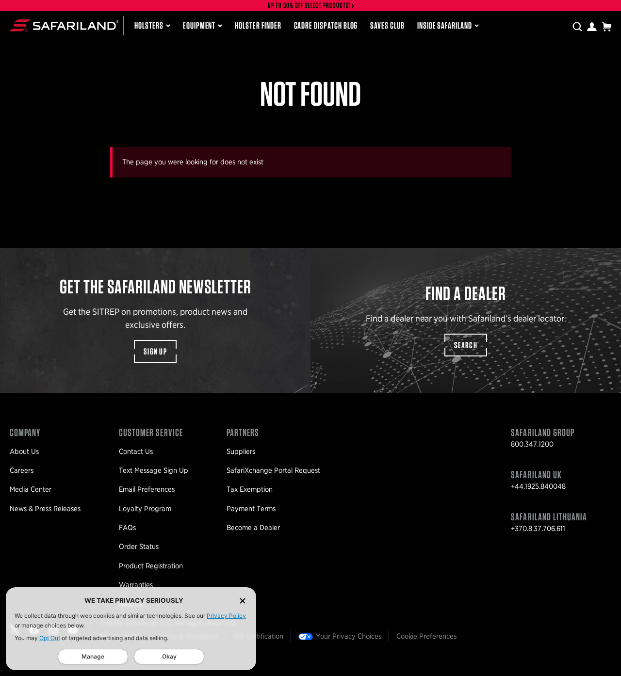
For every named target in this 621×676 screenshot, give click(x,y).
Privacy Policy (226, 615)
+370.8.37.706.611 (538, 528)
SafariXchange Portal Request (273, 470)
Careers (21, 470)
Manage (93, 656)
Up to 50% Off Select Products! (309, 5)
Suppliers (241, 451)
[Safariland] (64, 25)
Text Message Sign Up (153, 470)
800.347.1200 (532, 444)
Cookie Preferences (426, 636)
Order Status (139, 546)
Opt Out (49, 638)
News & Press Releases (45, 508)
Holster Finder (258, 25)
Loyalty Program (145, 508)
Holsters (148, 25)
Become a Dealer (253, 527)
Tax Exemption (250, 489)
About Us (24, 451)
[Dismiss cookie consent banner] (242, 600)
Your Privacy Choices (348, 636)
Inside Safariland (444, 25)
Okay (169, 656)
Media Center (30, 489)
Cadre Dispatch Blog (326, 25)
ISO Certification (258, 636)
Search (465, 345)
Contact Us (136, 451)
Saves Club (387, 25)
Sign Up (155, 351)
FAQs (127, 527)
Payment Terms (251, 508)
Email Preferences (147, 489)
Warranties (136, 584)
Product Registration (151, 566)
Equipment (199, 25)
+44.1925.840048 (538, 486)
